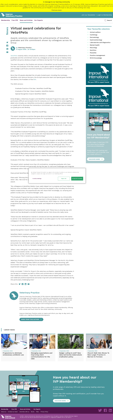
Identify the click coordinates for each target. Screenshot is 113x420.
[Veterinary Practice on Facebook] (105, 410)
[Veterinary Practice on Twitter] (100, 410)
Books (32, 411)
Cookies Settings (37, 178)
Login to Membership (104, 15)
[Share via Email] (4, 52)
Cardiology (93, 35)
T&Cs (37, 411)
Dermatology (94, 37)
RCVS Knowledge (96, 58)
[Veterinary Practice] (13, 306)
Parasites (93, 53)
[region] (57, 175)
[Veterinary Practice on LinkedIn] (110, 410)
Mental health (94, 45)
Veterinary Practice (24, 47)
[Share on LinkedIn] (4, 49)
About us (3, 411)
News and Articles (26, 20)
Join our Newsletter (88, 15)
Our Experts (38, 20)
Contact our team (13, 411)
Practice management (97, 55)
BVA (34, 79)
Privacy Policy (44, 411)
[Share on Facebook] (4, 45)
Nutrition (93, 50)
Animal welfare (95, 32)
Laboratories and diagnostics (100, 42)
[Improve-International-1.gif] (99, 74)
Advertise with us (24, 411)
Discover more (94, 159)
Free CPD (15, 20)
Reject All (63, 178)
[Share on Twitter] (4, 42)
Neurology (93, 47)
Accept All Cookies (77, 178)
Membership (5, 20)
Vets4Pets (14, 55)
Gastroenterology (96, 40)
